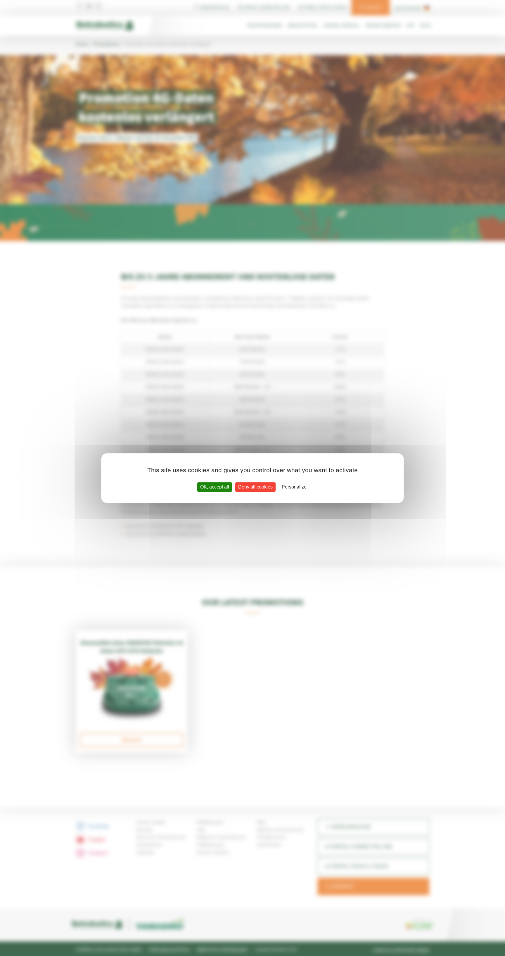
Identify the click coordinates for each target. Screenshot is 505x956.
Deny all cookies (255, 486)
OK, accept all (214, 486)
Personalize (294, 486)
